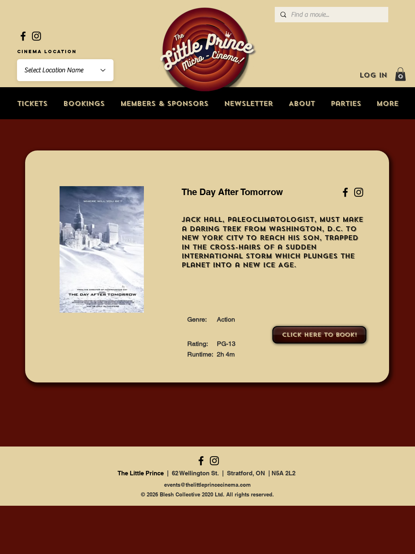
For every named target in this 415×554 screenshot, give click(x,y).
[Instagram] (36, 36)
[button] (400, 74)
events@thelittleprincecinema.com (207, 484)
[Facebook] (23, 36)
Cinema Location (47, 51)
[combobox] (65, 70)
